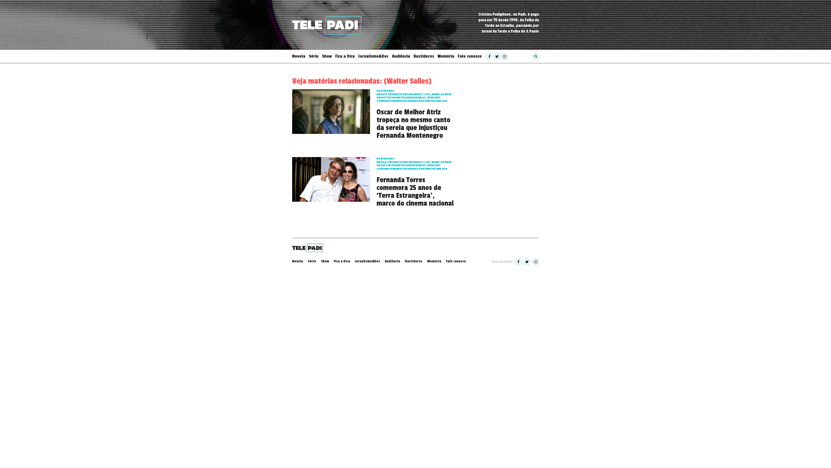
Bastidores (424, 56)
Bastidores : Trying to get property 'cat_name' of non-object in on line (414, 96)
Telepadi (327, 25)
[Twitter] (497, 56)
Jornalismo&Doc (373, 56)
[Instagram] (504, 56)
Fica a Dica (345, 56)
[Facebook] (489, 56)
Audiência (401, 56)
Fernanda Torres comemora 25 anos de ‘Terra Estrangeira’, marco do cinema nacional (415, 192)
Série (314, 56)
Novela (298, 56)
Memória (446, 56)
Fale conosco (470, 56)
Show (327, 56)
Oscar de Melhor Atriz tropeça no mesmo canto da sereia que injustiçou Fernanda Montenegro (413, 124)
